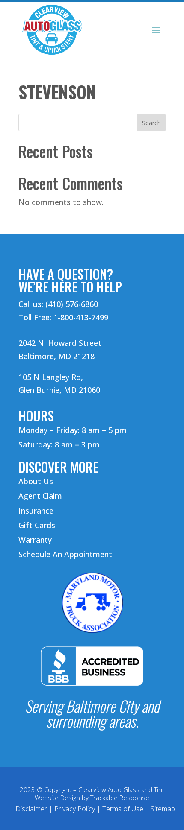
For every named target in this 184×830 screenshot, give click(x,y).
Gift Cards (36, 525)
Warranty (35, 540)
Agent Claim (40, 496)
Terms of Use (122, 808)
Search (151, 123)
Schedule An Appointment (65, 554)
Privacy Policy (74, 808)
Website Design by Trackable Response (92, 797)
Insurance (35, 511)
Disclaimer (31, 808)
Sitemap (163, 808)
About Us (35, 481)
